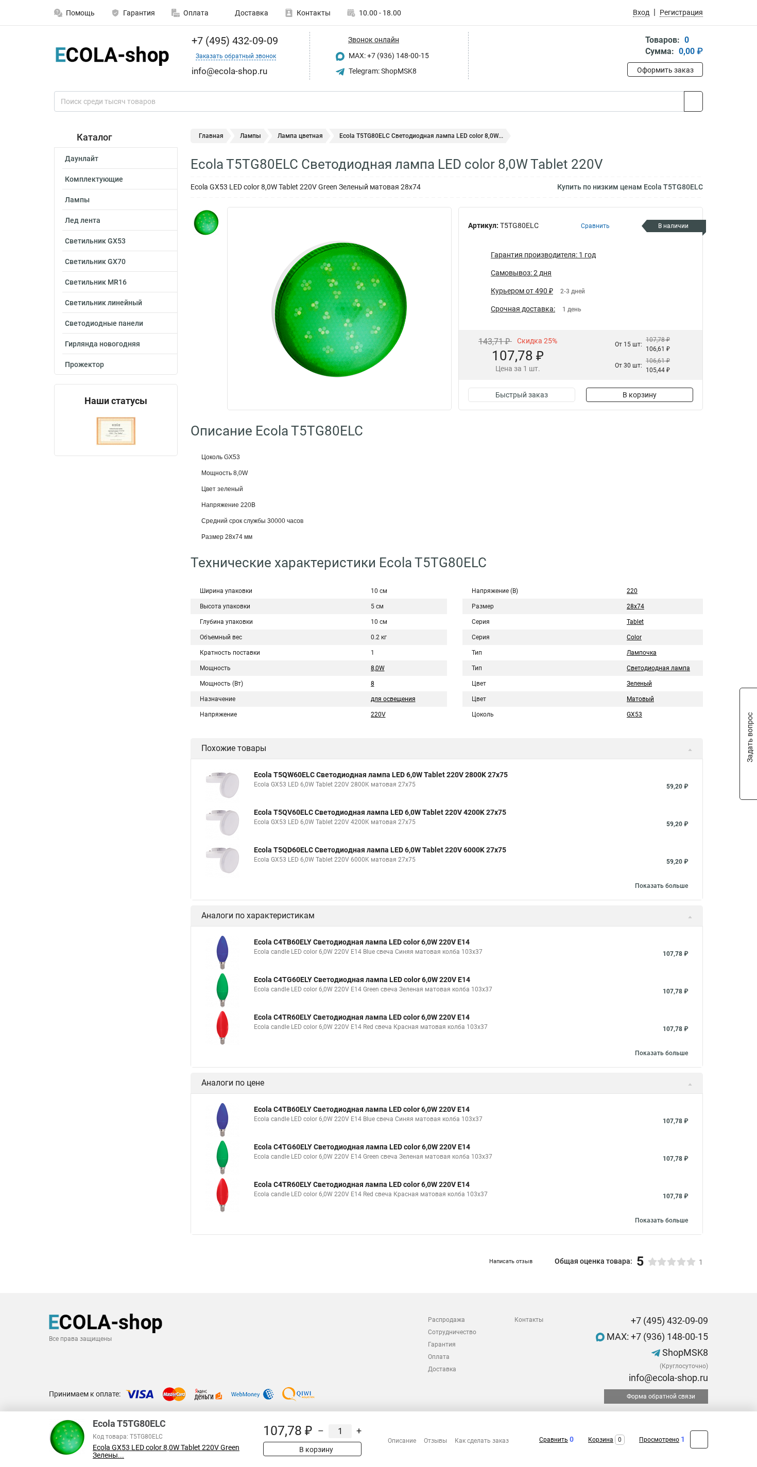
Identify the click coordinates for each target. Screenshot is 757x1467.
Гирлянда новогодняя (102, 344)
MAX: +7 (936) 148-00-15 (388, 55)
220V (378, 714)
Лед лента (82, 220)
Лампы (77, 200)
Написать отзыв (510, 1261)
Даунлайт (81, 158)
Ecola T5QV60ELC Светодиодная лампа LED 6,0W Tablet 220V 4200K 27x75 (380, 812)
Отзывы (435, 1440)
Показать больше (661, 885)
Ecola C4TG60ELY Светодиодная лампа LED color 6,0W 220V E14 (362, 979)
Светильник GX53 (95, 241)
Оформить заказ (665, 70)
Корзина (600, 1439)
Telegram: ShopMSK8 (382, 71)
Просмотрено (659, 1439)
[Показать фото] (206, 222)
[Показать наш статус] (116, 431)
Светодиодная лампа (658, 668)
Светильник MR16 (96, 282)
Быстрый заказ (521, 395)
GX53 (634, 714)
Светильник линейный (103, 303)
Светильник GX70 (95, 261)
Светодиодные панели (104, 323)
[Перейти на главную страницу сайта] (112, 56)
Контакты (314, 13)
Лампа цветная (300, 135)
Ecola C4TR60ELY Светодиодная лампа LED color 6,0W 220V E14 (362, 1017)
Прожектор (84, 364)
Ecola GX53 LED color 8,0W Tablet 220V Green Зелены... (166, 1451)
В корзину (640, 395)
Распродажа (446, 1319)
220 (632, 591)
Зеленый (639, 683)
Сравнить (553, 1439)
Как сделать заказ (482, 1440)
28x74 (635, 606)
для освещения (393, 699)
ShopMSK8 (684, 1352)
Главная (211, 135)
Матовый (640, 699)
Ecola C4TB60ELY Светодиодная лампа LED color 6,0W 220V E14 (362, 942)
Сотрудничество (452, 1332)
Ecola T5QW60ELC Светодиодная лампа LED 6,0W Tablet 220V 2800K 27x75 (381, 775)
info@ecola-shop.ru (667, 1377)
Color (634, 637)
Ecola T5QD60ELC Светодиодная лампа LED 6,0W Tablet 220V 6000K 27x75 (380, 850)
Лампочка (642, 652)
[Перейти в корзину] (634, 46)
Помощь (80, 13)
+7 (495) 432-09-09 (233, 40)
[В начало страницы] (699, 1439)
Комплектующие (94, 179)
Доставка (250, 13)
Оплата (196, 13)
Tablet (635, 621)
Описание (402, 1440)
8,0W (378, 668)
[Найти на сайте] (693, 101)
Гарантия (139, 13)
